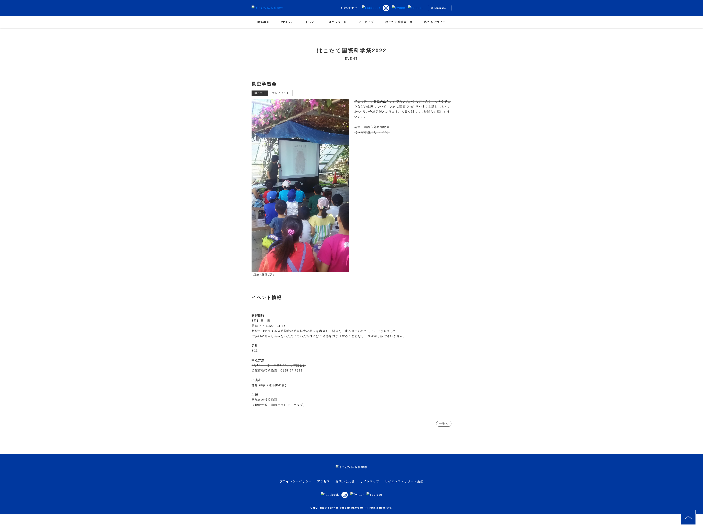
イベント (311, 21)
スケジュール (338, 21)
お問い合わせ (349, 7)
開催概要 (263, 21)
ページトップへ (695, 512)
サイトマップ (370, 481)
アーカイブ (366, 21)
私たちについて (435, 21)
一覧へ (443, 423)
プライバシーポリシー (296, 481)
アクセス (323, 481)
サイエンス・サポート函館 (404, 481)
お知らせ (287, 21)
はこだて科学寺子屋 (399, 21)
